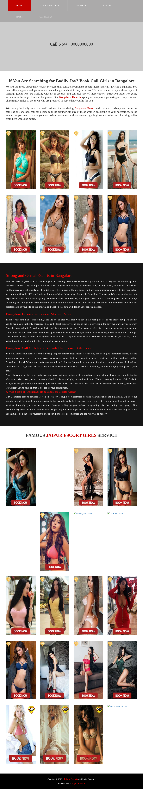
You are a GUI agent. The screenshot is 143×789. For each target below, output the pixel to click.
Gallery (108, 5)
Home (19, 5)
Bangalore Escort (85, 108)
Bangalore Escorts (70, 97)
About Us (81, 5)
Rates (19, 17)
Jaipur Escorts (71, 779)
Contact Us (46, 17)
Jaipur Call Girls (49, 5)
